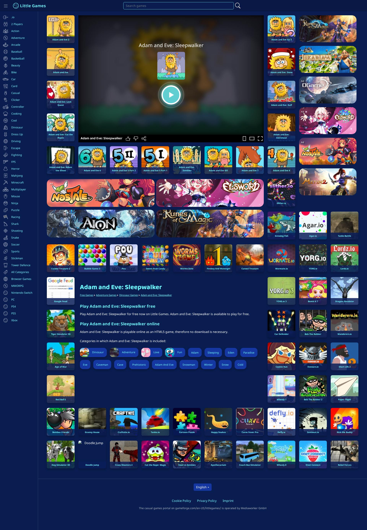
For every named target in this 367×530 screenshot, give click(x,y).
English (201, 487)
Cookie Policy (181, 501)
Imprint (228, 501)
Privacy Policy (207, 501)
